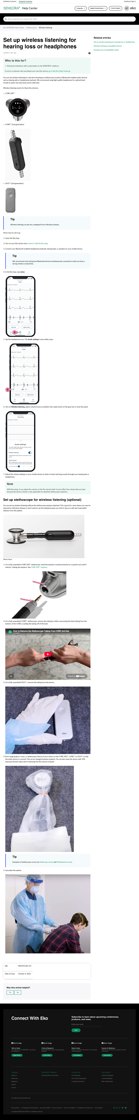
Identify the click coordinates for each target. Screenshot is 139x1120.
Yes (10, 992)
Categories (80, 8)
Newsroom (14, 1078)
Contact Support (115, 8)
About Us (14, 1075)
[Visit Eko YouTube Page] (126, 1108)
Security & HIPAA (45, 1107)
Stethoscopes (31, 28)
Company (14, 1072)
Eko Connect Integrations (79, 1078)
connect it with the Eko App (37, 243)
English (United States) (97, 8)
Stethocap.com (45, 862)
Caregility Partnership (78, 1081)
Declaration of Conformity (85, 1107)
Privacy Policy (15, 1107)
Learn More (47, 1055)
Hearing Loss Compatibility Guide (106, 50)
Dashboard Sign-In (130, 1)
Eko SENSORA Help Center (13, 28)
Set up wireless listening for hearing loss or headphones (114, 42)
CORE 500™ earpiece (39, 567)
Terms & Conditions (70, 1107)
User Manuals (99, 1107)
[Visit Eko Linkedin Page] (114, 1108)
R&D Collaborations (107, 1081)
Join (76, 1030)
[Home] (11, 8)
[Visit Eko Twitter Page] (123, 1108)
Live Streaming (76, 1075)
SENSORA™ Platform (49, 1072)
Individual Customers (9, 1)
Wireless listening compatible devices (108, 46)
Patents (13, 1084)
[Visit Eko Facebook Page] (117, 1108)
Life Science (106, 1072)
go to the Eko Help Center (58, 71)
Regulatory (14, 1081)
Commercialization (107, 1078)
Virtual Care (76, 1072)
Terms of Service (57, 1107)
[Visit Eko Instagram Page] (120, 1108)
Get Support (77, 1055)
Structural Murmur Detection (50, 1075)
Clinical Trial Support (107, 1075)
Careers (13, 1087)
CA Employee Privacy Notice (29, 1107)
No (18, 992)
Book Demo (17, 1055)
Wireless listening (45, 28)
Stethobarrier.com (63, 862)
